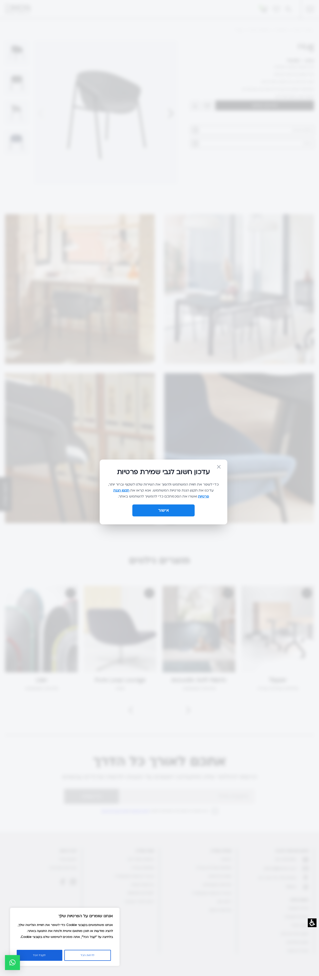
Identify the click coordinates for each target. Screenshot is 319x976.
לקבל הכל (39, 955)
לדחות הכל (87, 955)
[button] (12, 962)
